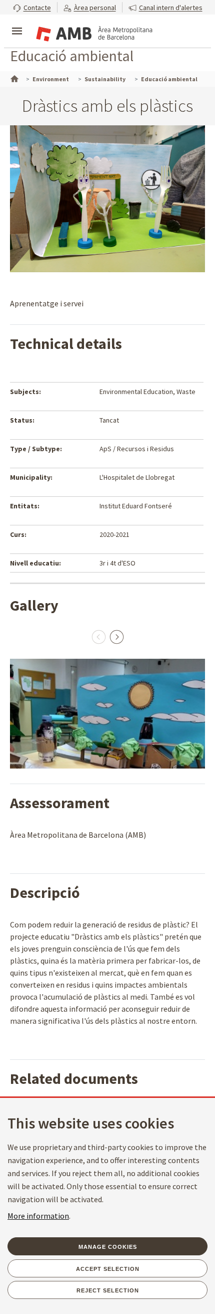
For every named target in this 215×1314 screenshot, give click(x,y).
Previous (98, 637)
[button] (32, 7)
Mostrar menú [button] (17, 23)
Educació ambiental (72, 55)
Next (116, 637)
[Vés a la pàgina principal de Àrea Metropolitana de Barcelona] (93, 32)
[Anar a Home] (13, 77)
